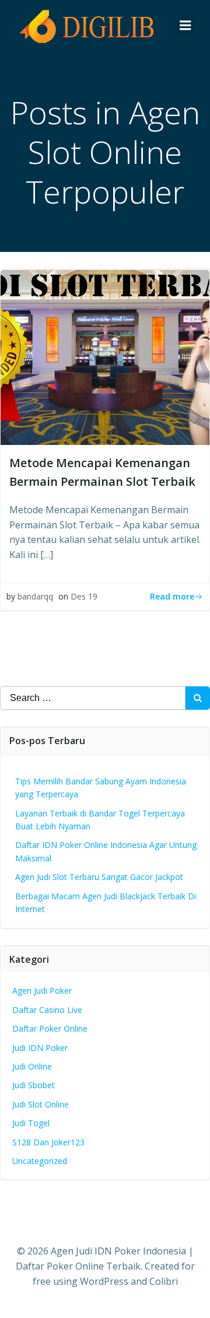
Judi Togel (31, 1122)
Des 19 (84, 596)
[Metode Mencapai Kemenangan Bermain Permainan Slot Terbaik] (105, 356)
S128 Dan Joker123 (48, 1142)
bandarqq (35, 596)
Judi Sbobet (33, 1085)
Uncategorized (39, 1160)
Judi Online (32, 1066)
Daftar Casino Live (47, 1009)
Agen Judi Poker (42, 990)
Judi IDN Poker (40, 1047)
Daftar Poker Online (50, 1028)
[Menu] (185, 26)
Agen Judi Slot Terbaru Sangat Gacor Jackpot (99, 876)
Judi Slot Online (40, 1104)
